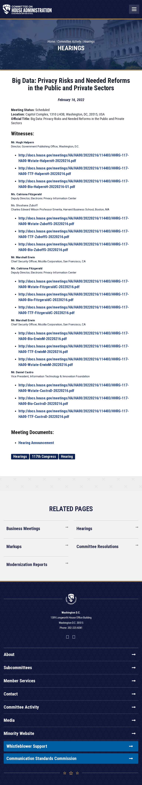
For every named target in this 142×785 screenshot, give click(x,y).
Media (9, 720)
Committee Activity (69, 41)
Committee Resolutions (98, 546)
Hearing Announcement (36, 443)
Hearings (89, 41)
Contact (11, 694)
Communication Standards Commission (41, 758)
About (9, 654)
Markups (14, 546)
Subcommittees (18, 667)
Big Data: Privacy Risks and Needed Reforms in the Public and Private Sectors (71, 84)
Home (51, 41)
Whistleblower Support (26, 746)
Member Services (19, 680)
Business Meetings (23, 528)
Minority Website (19, 733)
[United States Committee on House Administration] (27, 11)
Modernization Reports (26, 564)
